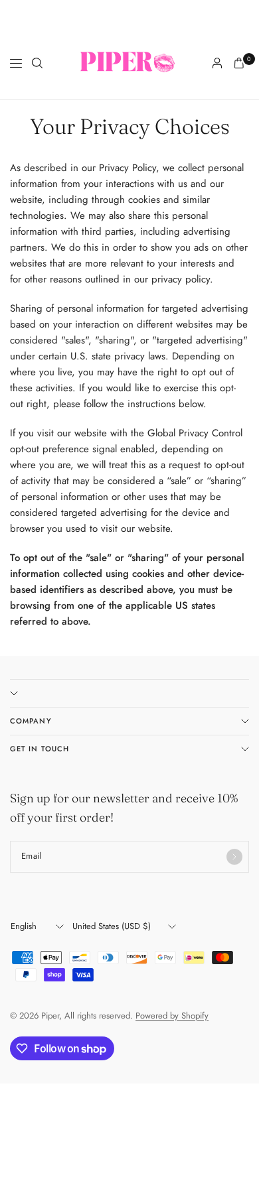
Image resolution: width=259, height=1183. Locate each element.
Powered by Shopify (172, 1015)
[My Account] (217, 63)
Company (31, 721)
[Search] (37, 63)
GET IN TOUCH (39, 748)
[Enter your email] (234, 857)
